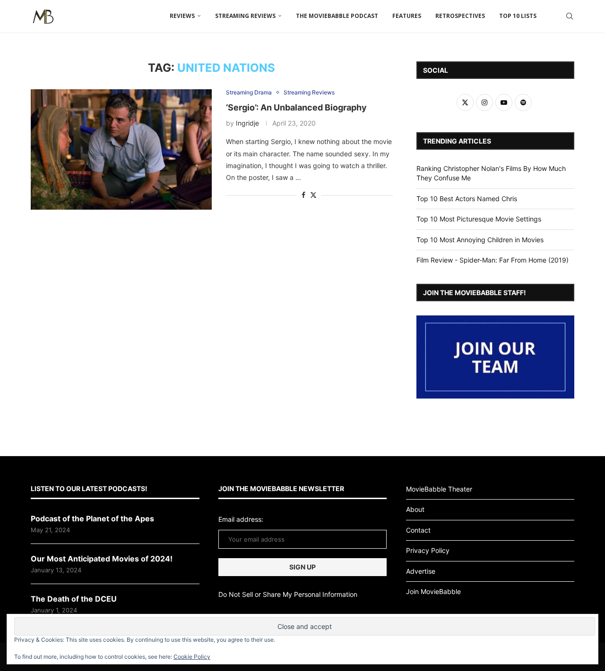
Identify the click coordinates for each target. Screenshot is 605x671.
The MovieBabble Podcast (337, 16)
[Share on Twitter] (313, 195)
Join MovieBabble (433, 591)
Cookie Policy (191, 656)
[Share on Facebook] (303, 195)
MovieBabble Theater (439, 489)
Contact (418, 530)
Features (406, 16)
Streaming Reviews (245, 16)
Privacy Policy (427, 550)
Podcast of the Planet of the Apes (92, 518)
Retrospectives (460, 16)
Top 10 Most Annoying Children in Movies (480, 240)
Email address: (240, 519)
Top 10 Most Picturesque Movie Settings (478, 219)
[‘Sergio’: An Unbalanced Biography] (121, 149)
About (415, 509)
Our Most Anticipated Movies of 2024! (102, 558)
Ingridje (247, 123)
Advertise (420, 571)
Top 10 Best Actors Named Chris (466, 199)
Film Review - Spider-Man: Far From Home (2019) (492, 260)
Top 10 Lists (517, 16)
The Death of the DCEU (74, 598)
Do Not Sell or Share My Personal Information (287, 594)
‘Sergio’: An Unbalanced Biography (296, 107)
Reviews (182, 16)
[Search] (569, 16)
